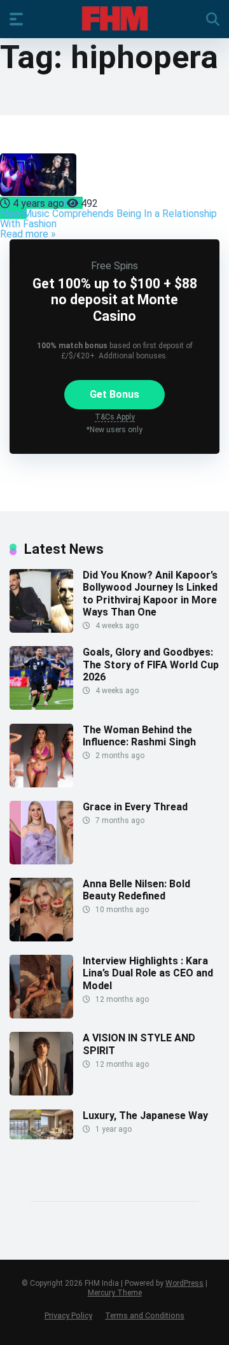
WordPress (184, 1283)
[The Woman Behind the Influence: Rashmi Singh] (41, 784)
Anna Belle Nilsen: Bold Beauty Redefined (136, 890)
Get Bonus (114, 394)
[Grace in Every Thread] (41, 861)
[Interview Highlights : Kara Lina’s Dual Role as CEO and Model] (41, 1015)
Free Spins (114, 266)
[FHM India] (114, 18)
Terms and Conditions (144, 1315)
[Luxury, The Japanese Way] (41, 1136)
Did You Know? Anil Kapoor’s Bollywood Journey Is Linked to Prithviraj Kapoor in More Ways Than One (150, 593)
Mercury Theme (115, 1292)
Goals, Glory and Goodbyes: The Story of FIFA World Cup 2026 (151, 664)
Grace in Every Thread (135, 807)
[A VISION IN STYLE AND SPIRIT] (41, 1092)
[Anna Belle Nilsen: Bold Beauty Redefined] (41, 938)
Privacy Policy (68, 1315)
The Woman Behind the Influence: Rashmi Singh (139, 736)
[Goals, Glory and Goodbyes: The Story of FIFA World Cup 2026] (41, 706)
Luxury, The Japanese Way (145, 1115)
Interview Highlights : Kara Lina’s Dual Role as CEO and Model (148, 973)
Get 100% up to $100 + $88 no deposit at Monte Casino (114, 299)
